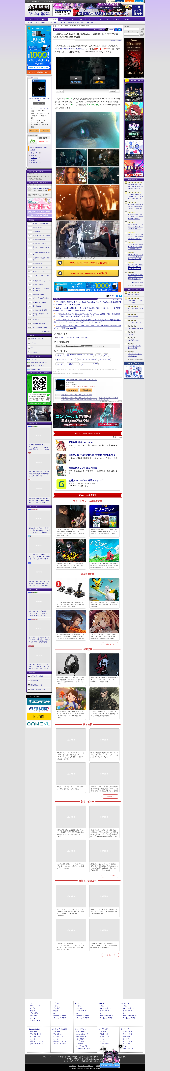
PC (37, 19)
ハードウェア (98, 19)
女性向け (80, 19)
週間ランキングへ (138, 282)
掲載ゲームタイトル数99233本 (39, 13)
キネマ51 (36, 319)
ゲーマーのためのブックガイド (41, 276)
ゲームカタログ (91, 22)
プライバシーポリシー (38, 676)
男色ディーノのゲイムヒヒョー (41, 248)
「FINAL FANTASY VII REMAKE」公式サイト (89, 263)
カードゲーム (127, 1039)
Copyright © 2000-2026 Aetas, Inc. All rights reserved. (85, 1068)
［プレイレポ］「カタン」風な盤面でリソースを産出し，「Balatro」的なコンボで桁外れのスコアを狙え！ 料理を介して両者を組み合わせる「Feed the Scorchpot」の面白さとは (104, 833)
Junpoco (74, 364)
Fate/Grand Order (133, 316)
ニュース (34, 153)
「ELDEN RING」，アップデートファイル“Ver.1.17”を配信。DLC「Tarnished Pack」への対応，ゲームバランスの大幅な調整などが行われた (135, 227)
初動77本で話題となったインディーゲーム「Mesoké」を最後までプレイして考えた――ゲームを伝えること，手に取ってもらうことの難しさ (39, 584)
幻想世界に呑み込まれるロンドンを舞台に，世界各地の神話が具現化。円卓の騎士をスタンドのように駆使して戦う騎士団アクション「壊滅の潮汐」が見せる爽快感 (104, 867)
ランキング (139, 1)
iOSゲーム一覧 (81, 1046)
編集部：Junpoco (116, 40)
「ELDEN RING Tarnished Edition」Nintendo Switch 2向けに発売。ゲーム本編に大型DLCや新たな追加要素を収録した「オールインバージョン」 (135, 277)
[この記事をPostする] (106, 29)
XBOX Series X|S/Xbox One (39, 362)
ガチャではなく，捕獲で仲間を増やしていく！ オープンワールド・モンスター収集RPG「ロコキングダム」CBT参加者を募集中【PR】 (71, 715)
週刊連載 (33, 1015)
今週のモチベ (37, 231)
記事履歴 (129, 1)
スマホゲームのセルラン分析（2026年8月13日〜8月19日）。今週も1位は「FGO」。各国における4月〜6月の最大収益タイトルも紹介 (104, 789)
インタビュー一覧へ (110, 955)
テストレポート (105, 1034)
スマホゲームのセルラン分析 (41, 253)
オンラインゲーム (36, 1006)
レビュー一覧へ (110, 875)
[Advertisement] (87, 980)
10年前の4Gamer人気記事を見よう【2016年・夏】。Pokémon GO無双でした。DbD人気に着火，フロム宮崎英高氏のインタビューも (39, 500)
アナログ (116, 19)
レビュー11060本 (33, 15)
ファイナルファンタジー (88, 359)
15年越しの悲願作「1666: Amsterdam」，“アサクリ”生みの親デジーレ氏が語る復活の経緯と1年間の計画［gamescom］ (104, 945)
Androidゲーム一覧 (83, 1048)
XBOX (44, 19)
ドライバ (34, 352)
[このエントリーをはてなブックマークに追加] (119, 30)
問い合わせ (62, 1)
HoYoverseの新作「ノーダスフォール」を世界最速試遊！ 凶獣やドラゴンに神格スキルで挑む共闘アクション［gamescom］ (135, 217)
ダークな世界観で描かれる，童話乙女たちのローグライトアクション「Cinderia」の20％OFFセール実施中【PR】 (104, 679)
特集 (32, 155)
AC (108, 19)
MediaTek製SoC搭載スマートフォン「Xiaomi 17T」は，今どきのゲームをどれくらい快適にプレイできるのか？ (70, 866)
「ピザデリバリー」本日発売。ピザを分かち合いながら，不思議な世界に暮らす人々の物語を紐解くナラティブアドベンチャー (104, 565)
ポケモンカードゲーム (134, 322)
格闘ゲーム (126, 1036)
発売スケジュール (59, 1015)
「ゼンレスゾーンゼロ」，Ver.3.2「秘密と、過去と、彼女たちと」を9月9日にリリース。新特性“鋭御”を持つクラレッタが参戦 (104, 636)
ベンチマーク (104, 1044)
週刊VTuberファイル (39, 243)
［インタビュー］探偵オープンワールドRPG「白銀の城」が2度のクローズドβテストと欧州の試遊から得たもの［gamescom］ (39, 640)
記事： (37, 190)
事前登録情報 (81, 1036)
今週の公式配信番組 (39, 239)
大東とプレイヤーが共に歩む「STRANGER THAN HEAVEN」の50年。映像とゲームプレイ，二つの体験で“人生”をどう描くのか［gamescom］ (39, 613)
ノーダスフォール (133, 294)
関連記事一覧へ (117, 299)
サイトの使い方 (51, 1)
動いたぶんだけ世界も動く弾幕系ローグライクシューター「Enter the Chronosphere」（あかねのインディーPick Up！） (104, 755)
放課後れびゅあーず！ (40, 323)
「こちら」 (96, 1059)
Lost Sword (131, 334)
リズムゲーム (127, 1044)
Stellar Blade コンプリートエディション (135, 355)
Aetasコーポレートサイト (39, 689)
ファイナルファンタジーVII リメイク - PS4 (81, 380)
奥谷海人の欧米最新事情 (40, 223)
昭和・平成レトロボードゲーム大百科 (41, 289)
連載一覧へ (47, 331)
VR (88, 19)
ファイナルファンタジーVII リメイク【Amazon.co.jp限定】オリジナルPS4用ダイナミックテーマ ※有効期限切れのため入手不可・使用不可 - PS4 (89, 399)
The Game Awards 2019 (90, 364)
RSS (28, 1)
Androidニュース (82, 1034)
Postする (111, 29)
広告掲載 (98, 1066)
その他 (124, 1046)
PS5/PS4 (53, 19)
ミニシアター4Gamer (39, 302)
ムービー (62, 22)
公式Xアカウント (37, 1)
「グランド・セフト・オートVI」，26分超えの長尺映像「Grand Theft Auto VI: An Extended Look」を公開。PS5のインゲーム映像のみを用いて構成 (71, 532)
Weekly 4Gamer (37, 227)
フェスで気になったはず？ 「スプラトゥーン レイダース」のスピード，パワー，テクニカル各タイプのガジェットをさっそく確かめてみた (39, 557)
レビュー (29, 22)
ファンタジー (105, 359)
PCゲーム (34, 359)
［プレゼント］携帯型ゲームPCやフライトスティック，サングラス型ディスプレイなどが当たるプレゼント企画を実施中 (71, 604)
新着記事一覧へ (110, 644)
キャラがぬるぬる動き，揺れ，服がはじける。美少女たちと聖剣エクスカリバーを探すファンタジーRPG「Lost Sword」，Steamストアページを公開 (135, 187)
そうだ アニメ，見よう (40, 271)
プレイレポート (40, 22)
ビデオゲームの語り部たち (41, 298)
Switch (62, 19)
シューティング (128, 1041)
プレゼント (34, 343)
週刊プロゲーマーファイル (41, 235)
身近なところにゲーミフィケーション (41, 315)
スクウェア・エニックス (39, 108)
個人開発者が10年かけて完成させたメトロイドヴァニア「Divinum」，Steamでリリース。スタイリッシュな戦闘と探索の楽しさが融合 (71, 636)
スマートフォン (80, 1029)
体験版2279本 (45, 15)
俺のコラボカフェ (38, 285)
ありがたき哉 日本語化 (40, 310)
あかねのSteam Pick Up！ (40, 327)
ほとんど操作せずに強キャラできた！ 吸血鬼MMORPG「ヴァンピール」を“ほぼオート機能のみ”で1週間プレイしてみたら (39, 530)
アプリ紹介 (80, 1041)
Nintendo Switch (35, 369)
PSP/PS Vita (125, 1003)
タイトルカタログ (59, 1018)
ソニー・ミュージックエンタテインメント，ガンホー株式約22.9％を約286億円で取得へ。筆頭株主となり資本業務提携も (135, 197)
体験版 (33, 160)
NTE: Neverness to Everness (135, 309)
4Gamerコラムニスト (39, 294)
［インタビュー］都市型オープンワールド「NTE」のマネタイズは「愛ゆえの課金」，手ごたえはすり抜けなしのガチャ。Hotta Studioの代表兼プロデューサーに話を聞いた (135, 247)
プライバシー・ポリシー (85, 1066)
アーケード (125, 1029)
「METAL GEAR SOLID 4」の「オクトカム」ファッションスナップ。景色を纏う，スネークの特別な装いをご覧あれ (39, 447)
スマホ (71, 19)
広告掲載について (36, 685)
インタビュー (52, 22)
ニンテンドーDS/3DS (59, 1029)
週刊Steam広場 (37, 263)
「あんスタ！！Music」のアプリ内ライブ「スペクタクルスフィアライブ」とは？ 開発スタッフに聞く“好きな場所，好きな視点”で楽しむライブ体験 (39, 667)
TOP (29, 19)
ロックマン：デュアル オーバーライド (134, 347)
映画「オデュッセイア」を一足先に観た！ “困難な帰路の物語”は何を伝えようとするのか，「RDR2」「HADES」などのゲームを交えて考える (39, 474)
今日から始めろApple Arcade (42, 281)
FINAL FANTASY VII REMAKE (39, 99)
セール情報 (80, 1039)
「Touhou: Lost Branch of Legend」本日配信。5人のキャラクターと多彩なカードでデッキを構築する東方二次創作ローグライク (135, 257)
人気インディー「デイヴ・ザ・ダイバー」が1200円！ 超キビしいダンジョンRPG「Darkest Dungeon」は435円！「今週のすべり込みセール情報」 (70, 756)
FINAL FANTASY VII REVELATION (135, 301)
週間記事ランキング (37, 338)
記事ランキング (36, 1020)
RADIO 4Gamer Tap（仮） (41, 267)
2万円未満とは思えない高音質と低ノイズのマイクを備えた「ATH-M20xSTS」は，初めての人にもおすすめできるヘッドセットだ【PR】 (70, 681)
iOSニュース (80, 1032)
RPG (106, 355)
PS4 (99, 355)
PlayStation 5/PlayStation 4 (38, 366)
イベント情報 (127, 1034)
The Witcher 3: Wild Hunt (135, 328)
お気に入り (119, 1)
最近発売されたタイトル (76, 22)
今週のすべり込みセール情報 (41, 259)
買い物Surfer (37, 306)
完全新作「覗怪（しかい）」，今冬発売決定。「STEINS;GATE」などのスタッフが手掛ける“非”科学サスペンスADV (70, 565)
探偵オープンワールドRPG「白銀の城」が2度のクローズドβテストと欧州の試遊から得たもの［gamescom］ (103, 911)
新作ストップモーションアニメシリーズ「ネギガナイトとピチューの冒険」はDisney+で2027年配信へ (104, 604)
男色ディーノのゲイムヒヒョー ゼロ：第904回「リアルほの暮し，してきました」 (70, 788)
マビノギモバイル (133, 340)
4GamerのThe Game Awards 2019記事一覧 (89, 273)
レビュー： (43, 190)
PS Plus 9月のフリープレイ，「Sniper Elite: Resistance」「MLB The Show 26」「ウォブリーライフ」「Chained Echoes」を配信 (103, 531)
